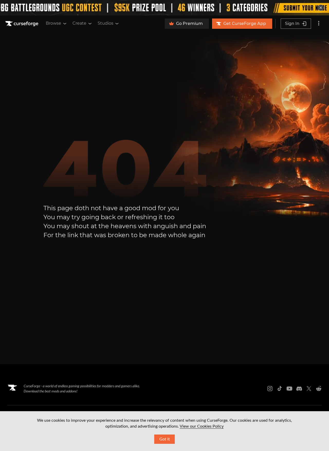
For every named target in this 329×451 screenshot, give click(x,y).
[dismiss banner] (321, 8)
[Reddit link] (319, 388)
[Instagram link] (270, 388)
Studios (105, 23)
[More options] (319, 24)
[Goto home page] (22, 23)
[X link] (309, 388)
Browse (53, 23)
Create (79, 23)
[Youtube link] (289, 388)
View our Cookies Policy (202, 426)
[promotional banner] (164, 7)
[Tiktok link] (280, 388)
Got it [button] (164, 439)
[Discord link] (299, 388)
